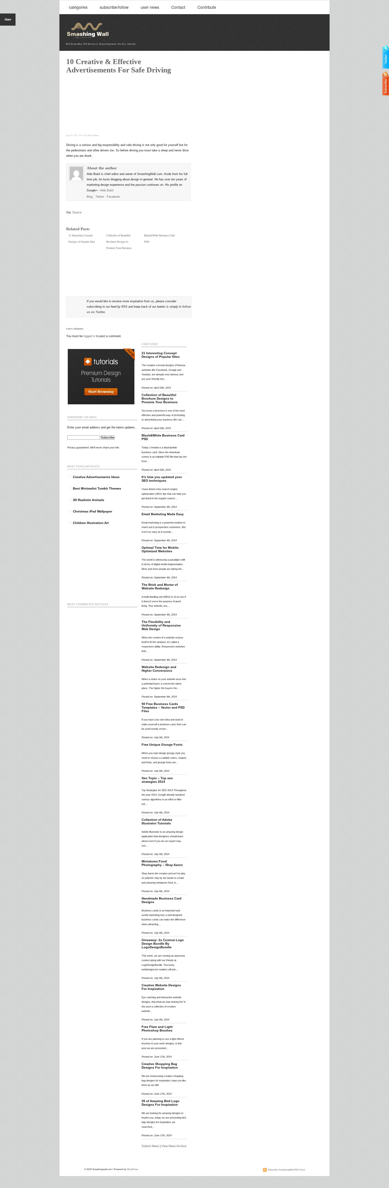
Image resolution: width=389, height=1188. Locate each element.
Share (8, 19)
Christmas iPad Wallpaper (92, 511)
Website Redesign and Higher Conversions (159, 668)
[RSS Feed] (385, 84)
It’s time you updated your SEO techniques (162, 478)
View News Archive (173, 1146)
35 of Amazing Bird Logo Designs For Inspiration (160, 1102)
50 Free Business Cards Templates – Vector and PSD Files (163, 707)
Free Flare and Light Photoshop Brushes (157, 1028)
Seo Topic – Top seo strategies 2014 (157, 779)
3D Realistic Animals (88, 500)
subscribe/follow (114, 7)
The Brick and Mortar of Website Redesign (160, 586)
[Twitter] (385, 57)
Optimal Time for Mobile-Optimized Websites (160, 549)
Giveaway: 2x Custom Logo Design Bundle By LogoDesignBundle (163, 943)
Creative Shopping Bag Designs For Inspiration (160, 1065)
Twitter (99, 196)
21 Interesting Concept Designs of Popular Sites (161, 354)
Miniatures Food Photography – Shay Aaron (162, 863)
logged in (90, 336)
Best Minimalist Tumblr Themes (97, 488)
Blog (90, 196)
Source (76, 212)
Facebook (113, 196)
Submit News (150, 1146)
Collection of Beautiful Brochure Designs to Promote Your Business (119, 241)
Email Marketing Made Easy (163, 514)
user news (150, 7)
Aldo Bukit (107, 190)
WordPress (132, 1169)
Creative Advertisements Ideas (96, 477)
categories (78, 7)
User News (93, 135)
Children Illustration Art (91, 523)
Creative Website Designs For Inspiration (161, 987)
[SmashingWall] (88, 38)
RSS (124, 306)
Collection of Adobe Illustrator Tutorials (157, 821)
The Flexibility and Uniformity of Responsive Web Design (161, 625)
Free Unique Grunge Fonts (162, 744)
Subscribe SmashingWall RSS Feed (286, 1169)
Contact (178, 7)
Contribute (206, 7)
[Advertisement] (100, 102)
